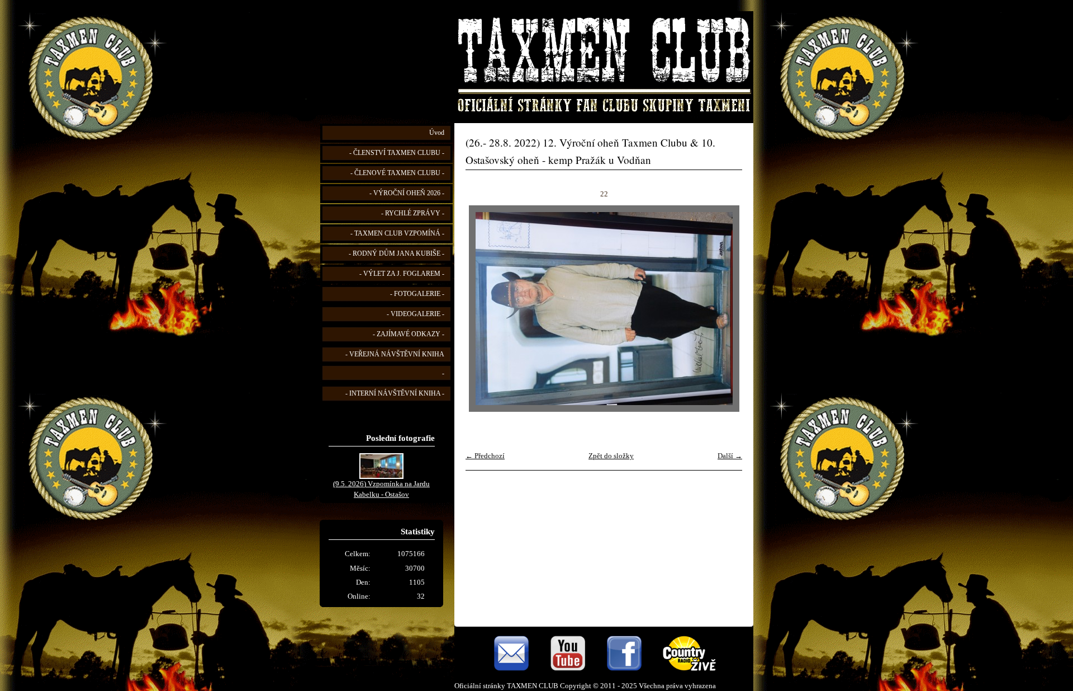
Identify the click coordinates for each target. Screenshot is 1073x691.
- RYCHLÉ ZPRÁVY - (412, 213)
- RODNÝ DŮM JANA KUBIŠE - (396, 253)
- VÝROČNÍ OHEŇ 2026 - (406, 193)
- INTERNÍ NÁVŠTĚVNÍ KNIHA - (394, 393)
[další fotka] (724, 308)
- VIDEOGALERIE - (415, 314)
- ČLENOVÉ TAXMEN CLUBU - (397, 173)
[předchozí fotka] (483, 308)
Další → (730, 456)
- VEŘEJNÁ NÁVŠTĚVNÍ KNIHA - (394, 364)
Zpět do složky (611, 456)
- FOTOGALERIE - (417, 294)
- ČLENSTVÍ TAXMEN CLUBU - (396, 153)
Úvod (436, 133)
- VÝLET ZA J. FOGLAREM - (401, 274)
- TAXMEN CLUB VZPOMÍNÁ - (397, 233)
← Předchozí (485, 456)
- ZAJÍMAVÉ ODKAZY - (408, 334)
